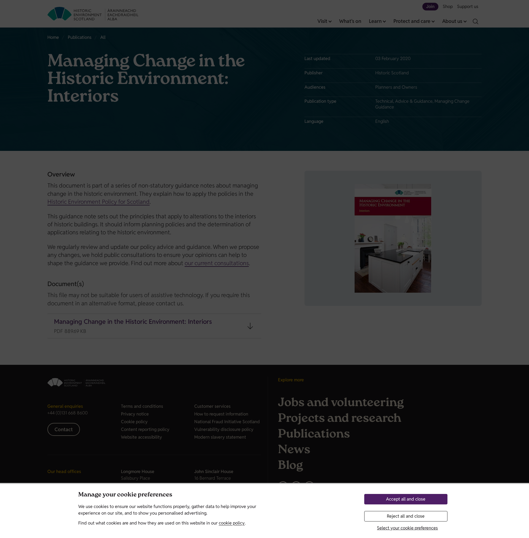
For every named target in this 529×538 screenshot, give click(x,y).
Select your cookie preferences (407, 528)
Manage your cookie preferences (125, 495)
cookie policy (232, 523)
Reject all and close (406, 516)
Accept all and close (405, 499)
